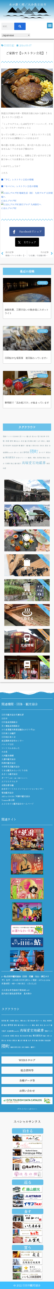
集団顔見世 (10, 457)
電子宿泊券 (7, 445)
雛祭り (23, 445)
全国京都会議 (7, 785)
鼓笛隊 (39, 458)
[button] (50, 25)
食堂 (21, 452)
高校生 (42, 445)
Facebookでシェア (29, 231)
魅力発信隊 (29, 441)
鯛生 (34, 458)
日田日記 (9, 45)
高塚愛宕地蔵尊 (34, 462)
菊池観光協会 (7, 792)
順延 (44, 458)
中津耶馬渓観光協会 (10, 766)
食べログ (42, 452)
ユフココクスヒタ (9, 781)
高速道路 (15, 445)
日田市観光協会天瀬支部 (12, 714)
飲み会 (34, 436)
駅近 (12, 463)
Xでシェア (28, 242)
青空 (47, 436)
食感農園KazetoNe (13, 1031)
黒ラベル (22, 436)
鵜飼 (48, 441)
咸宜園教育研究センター (12, 740)
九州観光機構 (7, 755)
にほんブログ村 (8, 200)
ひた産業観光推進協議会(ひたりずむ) (18, 729)
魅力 (30, 445)
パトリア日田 (7, 744)
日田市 (4, 718)
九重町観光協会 (8, 759)
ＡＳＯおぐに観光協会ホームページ (17, 803)
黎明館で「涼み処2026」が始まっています (27, 402)
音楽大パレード (21, 458)
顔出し (43, 441)
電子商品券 (41, 436)
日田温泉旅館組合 (9, 722)
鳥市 (38, 441)
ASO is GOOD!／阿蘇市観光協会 (15, 796)
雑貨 (35, 441)
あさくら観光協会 (9, 774)
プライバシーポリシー (27, 1108)
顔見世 (48, 452)
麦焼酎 (7, 463)
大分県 (4, 751)
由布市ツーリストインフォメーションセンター (22, 788)
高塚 (7, 441)
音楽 (22, 441)
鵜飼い (30, 458)
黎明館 (26, 452)
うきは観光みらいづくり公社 (14, 770)
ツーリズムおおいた (10, 748)
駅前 (46, 445)
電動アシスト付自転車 (11, 436)
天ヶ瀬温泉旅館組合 (10, 725)
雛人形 (28, 436)
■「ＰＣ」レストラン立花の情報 (17, 179)
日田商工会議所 (8, 733)
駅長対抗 (36, 445)
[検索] (20, 26)
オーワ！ (14, 777)
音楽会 (9, 1040)
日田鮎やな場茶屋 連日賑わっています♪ (26, 358)
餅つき (16, 452)
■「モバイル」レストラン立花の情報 (19, 186)
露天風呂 (18, 463)
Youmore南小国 (7, 800)
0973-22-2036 (44, 980)
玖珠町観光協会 (8, 762)
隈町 (34, 451)
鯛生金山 (17, 441)
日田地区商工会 (8, 736)
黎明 (11, 441)
